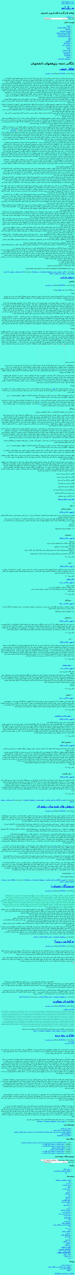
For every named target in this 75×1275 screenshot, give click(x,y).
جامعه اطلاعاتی (66, 1200)
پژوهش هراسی (67, 277)
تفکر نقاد (68, 1197)
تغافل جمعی (66, 68)
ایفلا (69, 1187)
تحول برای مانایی (65, 1128)
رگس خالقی (70, 579)
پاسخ (52, 273)
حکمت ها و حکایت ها (64, 36)
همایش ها (68, 1236)
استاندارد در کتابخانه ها (64, 1135)
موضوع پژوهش (69, 881)
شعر (69, 38)
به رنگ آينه (67, 7)
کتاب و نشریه (66, 50)
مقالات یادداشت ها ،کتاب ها (62, 1171)
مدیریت (68, 46)
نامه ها (69, 57)
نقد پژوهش (58, 273)
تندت (69, 1147)
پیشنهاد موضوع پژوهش (59, 1147)
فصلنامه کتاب (66, 1223)
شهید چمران (67, 1215)
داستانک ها (67, 55)
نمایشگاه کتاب (66, 1235)
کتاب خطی (67, 1254)
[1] (55, 847)
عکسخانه (68, 29)
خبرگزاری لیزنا (66, 1265)
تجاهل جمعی (70, 273)
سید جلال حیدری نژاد (65, 1213)
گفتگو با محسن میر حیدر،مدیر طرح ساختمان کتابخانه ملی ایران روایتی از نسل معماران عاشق (42, 1132)
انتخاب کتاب (68, 1183)
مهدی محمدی (66, 665)
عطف (60, 290)
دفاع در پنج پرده (64, 1035)
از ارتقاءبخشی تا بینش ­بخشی (62, 1130)
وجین (70, 1238)
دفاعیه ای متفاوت (63, 1001)
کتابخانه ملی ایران (65, 1268)
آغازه (69, 39)
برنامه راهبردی (66, 1188)
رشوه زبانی (68, 1208)
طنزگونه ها (67, 43)
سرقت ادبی (66, 1212)
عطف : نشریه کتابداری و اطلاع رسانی (59, 1267)
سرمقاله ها (67, 53)
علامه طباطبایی (67, 1221)
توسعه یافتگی (68, 1198)
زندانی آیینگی (67, 1169)
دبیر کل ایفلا (67, 1205)
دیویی (69, 1206)
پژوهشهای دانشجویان (64, 59)
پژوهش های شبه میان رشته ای (55, 806)
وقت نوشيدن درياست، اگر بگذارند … (53, 1144)
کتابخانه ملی (64, 1251)
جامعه (69, 26)
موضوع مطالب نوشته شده (66, 1160)
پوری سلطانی (67, 1241)
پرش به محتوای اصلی (67, 1)
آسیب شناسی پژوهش (16, 272)
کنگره (69, 1258)
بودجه (69, 1190)
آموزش (63, 800)
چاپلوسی (68, 1243)
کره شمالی (67, 1256)
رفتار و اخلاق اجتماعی (64, 27)
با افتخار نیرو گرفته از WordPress (64, 1273)
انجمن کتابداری (66, 1185)
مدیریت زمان (68, 1228)
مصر (69, 1229)
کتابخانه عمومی (64, 1249)
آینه (66, 1172)
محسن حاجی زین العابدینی (63, 716)
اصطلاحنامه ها (66, 1133)
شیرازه (67, 1217)
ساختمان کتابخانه (66, 1210)
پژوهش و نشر (66, 45)
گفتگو (69, 1270)
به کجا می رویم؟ (64, 941)
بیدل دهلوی (68, 1192)
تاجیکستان (68, 1193)
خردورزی (69, 1203)
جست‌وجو (71, 18)
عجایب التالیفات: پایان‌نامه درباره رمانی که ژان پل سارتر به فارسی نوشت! (43, 1142)
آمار (69, 1182)
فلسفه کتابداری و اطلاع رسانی (62, 1224)
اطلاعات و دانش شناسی (63, 33)
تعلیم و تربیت (67, 52)
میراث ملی (68, 1233)
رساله (64, 273)
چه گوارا (68, 1245)
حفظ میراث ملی (66, 1202)
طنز (69, 1219)
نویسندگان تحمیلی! (62, 886)
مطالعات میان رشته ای (8, 880)
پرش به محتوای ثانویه (67, 3)
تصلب (69, 1195)
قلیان (70, 1226)
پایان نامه (6, 272)
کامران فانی (66, 1247)
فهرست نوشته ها (65, 31)
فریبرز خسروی (49, 73)
